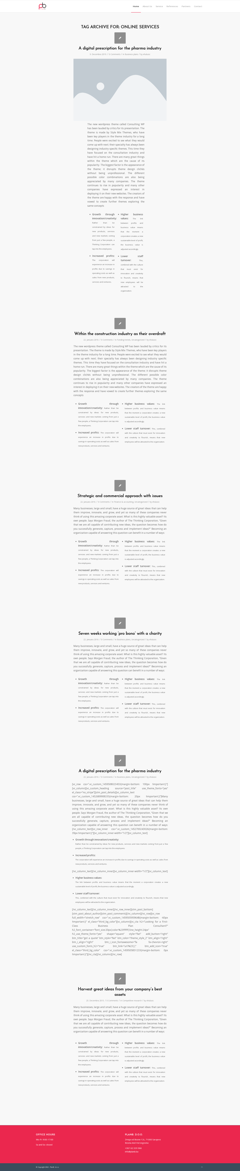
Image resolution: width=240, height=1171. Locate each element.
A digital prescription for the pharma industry (120, 48)
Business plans (131, 54)
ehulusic (146, 54)
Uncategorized (138, 339)
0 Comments (115, 54)
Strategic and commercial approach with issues (120, 496)
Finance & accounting (123, 502)
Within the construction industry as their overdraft (120, 334)
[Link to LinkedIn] (202, 1167)
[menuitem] (136, 6)
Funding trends (123, 339)
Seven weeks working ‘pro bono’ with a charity (120, 633)
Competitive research (132, 1000)
